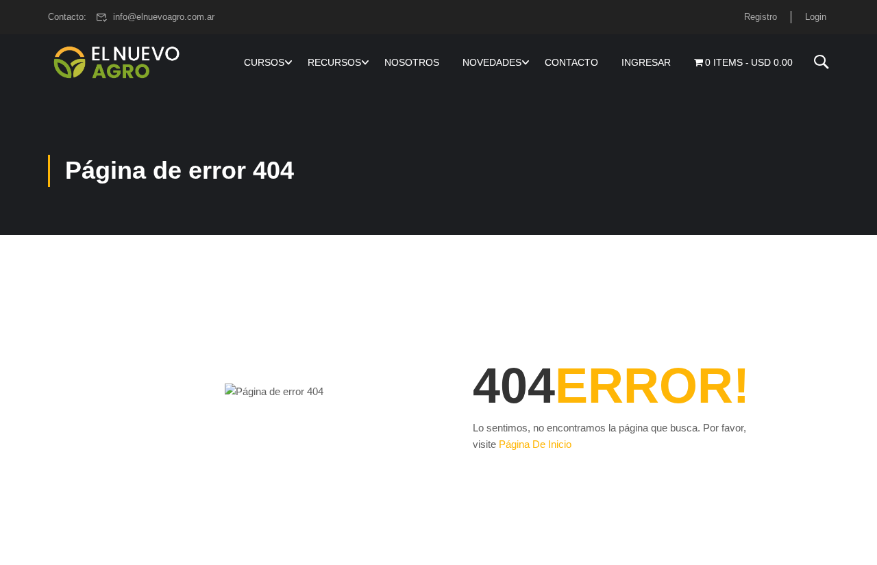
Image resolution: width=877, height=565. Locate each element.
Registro (760, 17)
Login (815, 17)
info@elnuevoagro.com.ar (163, 17)
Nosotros (411, 62)
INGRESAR (646, 62)
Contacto (571, 62)
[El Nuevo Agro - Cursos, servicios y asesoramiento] (116, 62)
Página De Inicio (535, 444)
